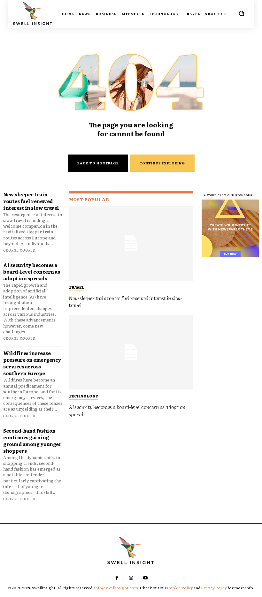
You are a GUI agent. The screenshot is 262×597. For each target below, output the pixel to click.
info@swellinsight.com (116, 588)
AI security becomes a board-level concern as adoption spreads (31, 271)
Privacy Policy (214, 588)
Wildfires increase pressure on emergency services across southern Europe (32, 363)
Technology (83, 395)
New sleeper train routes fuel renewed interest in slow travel (31, 201)
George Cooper (19, 250)
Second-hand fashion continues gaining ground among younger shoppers (32, 440)
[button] (241, 13)
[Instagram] (131, 578)
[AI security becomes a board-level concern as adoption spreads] (131, 352)
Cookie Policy (180, 588)
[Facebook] (116, 578)
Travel (76, 287)
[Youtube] (145, 578)
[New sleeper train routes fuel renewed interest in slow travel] (131, 243)
